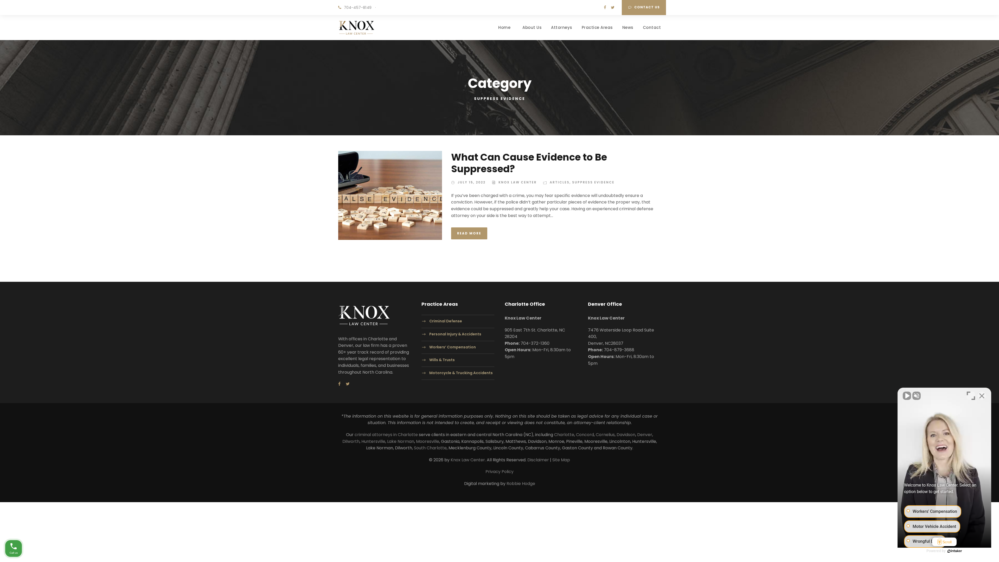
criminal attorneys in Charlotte (386, 435)
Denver (644, 435)
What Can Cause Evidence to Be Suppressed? (529, 162)
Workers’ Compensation (452, 347)
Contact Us (647, 7)
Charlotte (564, 435)
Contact (652, 27)
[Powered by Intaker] (955, 551)
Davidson (626, 435)
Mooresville (427, 441)
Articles (559, 182)
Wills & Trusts (442, 360)
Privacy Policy (499, 472)
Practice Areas (597, 27)
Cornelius (605, 435)
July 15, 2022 (471, 182)
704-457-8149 (358, 7)
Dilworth (351, 441)
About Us (532, 27)
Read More (469, 233)
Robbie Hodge (521, 484)
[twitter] (612, 7)
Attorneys (561, 27)
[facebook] (605, 7)
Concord (585, 435)
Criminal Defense (445, 321)
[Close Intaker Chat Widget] (982, 396)
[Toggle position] (971, 396)
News (627, 27)
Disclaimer (538, 460)
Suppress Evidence (593, 182)
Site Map (561, 460)
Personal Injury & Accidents (455, 334)
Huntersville (373, 441)
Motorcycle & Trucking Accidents (461, 373)
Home (504, 27)
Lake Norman (400, 441)
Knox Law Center (517, 182)
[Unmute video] (907, 396)
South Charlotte (430, 448)
